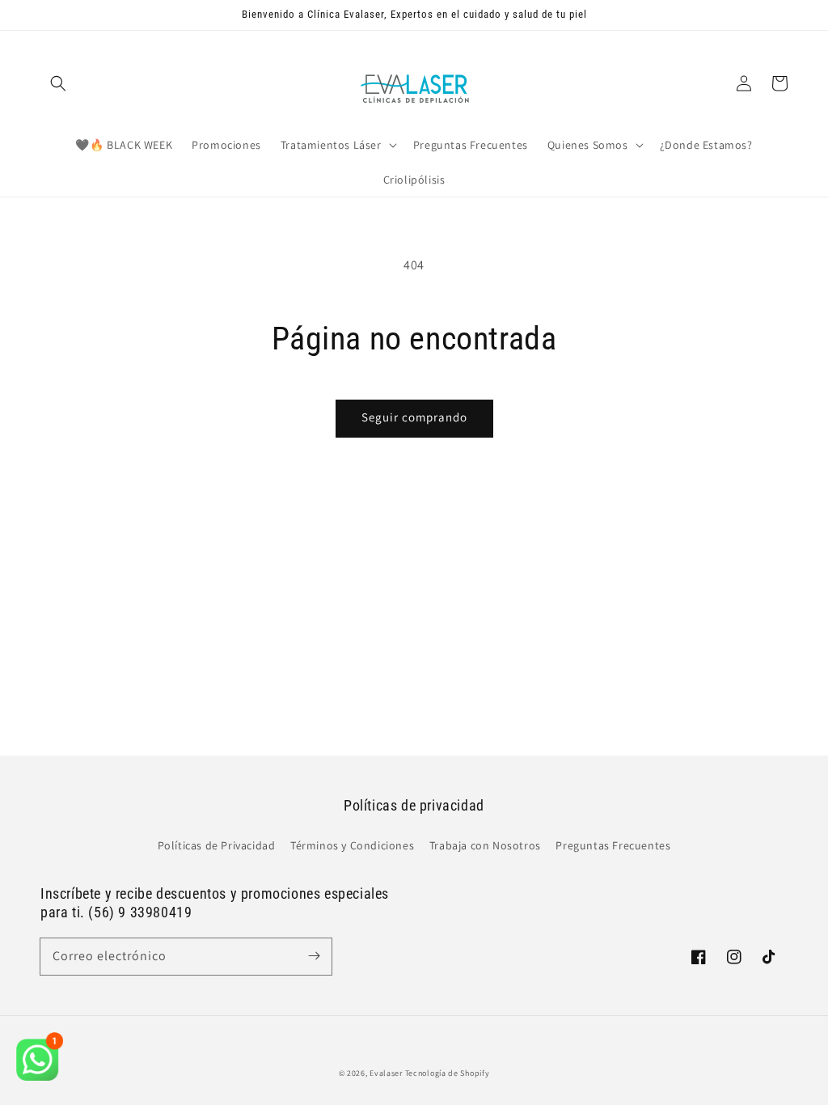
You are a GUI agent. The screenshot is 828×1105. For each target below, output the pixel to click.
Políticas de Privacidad (217, 845)
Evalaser (386, 1073)
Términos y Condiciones (352, 845)
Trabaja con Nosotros (485, 845)
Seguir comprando (414, 417)
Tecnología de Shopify (447, 1073)
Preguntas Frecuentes (613, 845)
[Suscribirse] (314, 956)
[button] (58, 83)
